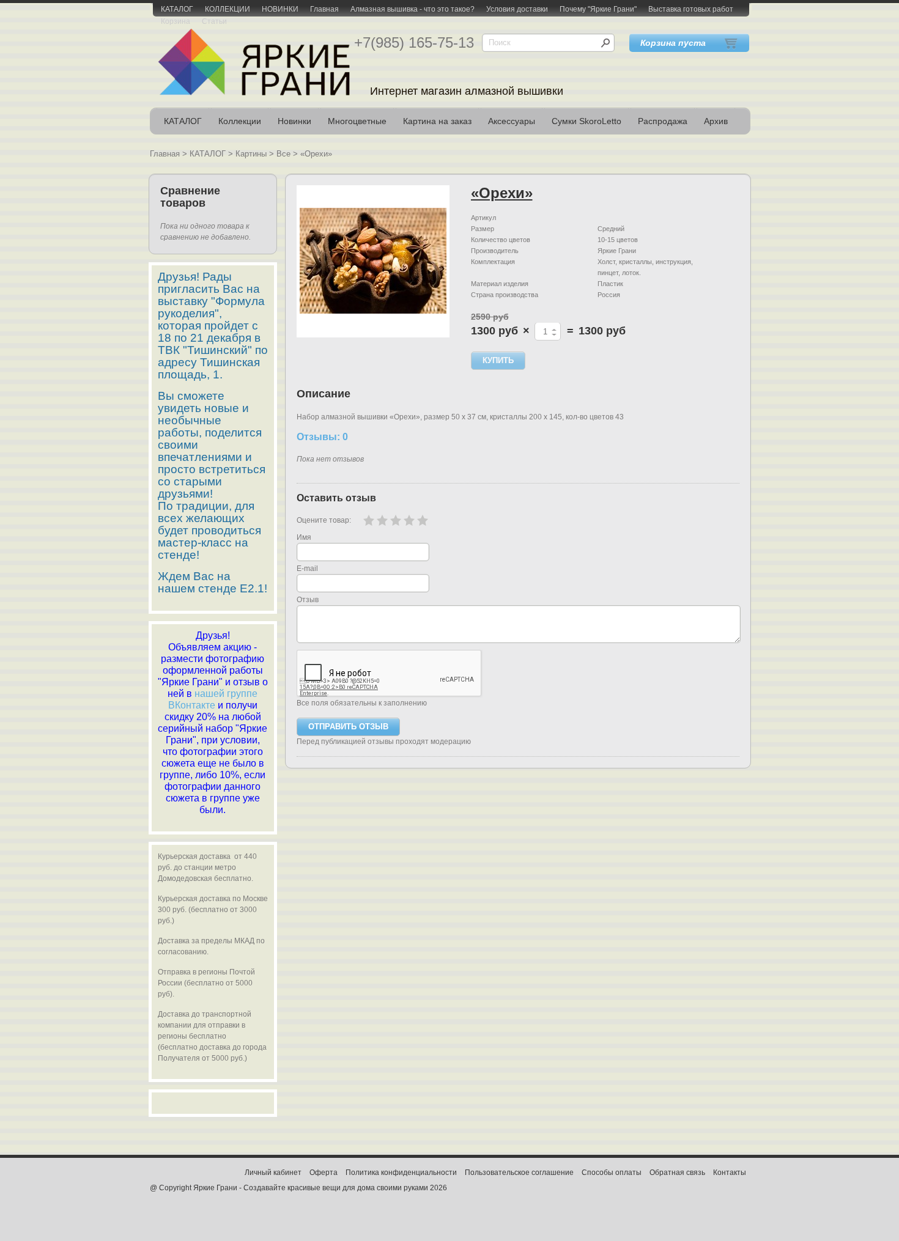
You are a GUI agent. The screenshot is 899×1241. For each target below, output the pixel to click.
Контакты (729, 1172)
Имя (304, 537)
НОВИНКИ (280, 9)
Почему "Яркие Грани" (598, 9)
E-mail (307, 568)
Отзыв (308, 599)
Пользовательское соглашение (519, 1172)
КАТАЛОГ (177, 9)
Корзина (175, 21)
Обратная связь (677, 1172)
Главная (324, 9)
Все (283, 153)
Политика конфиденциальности (401, 1172)
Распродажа (662, 121)
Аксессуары (511, 121)
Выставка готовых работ (690, 9)
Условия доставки (517, 9)
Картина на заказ (437, 121)
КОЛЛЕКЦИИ (227, 9)
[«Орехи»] (373, 261)
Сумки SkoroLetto (586, 121)
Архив (716, 121)
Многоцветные (357, 121)
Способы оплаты (612, 1172)
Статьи (214, 21)
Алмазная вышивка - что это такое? (412, 9)
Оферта (323, 1172)
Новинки (294, 121)
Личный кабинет (273, 1172)
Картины (251, 153)
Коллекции (239, 121)
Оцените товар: (324, 520)
